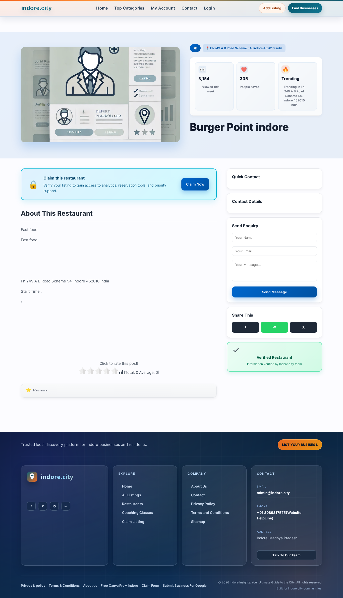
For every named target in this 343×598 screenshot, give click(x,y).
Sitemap (198, 521)
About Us (199, 486)
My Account (163, 8)
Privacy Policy (203, 504)
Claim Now (195, 184)
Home (102, 8)
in (66, 506)
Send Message (274, 292)
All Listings (131, 495)
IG (54, 506)
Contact (189, 8)
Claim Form (150, 585)
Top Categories (129, 8)
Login (209, 8)
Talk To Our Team (286, 555)
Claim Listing (133, 521)
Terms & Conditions (64, 585)
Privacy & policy (33, 585)
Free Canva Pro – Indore (119, 585)
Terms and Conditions (210, 512)
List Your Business (300, 445)
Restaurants (132, 504)
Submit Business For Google (185, 585)
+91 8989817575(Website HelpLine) (279, 515)
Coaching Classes (137, 512)
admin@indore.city (273, 493)
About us (90, 585)
